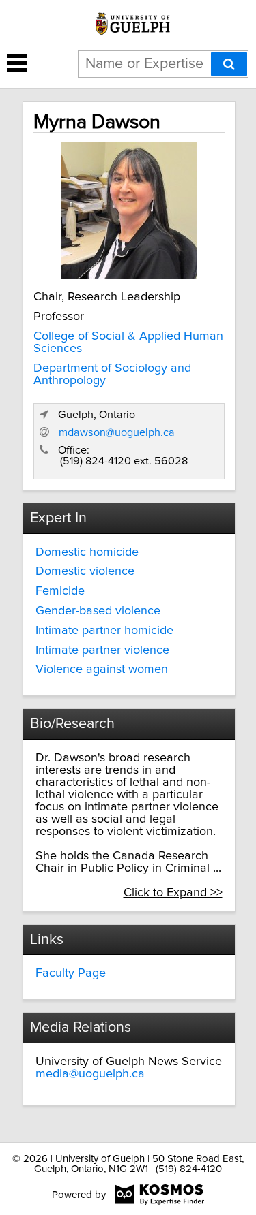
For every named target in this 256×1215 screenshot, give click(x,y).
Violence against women (101, 669)
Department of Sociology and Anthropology (112, 374)
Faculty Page (70, 973)
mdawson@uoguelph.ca (117, 432)
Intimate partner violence (102, 650)
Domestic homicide (87, 552)
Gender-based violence (97, 611)
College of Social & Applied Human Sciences (128, 342)
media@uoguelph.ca (90, 1074)
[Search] (229, 64)
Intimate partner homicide (104, 631)
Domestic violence (84, 571)
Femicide (60, 591)
